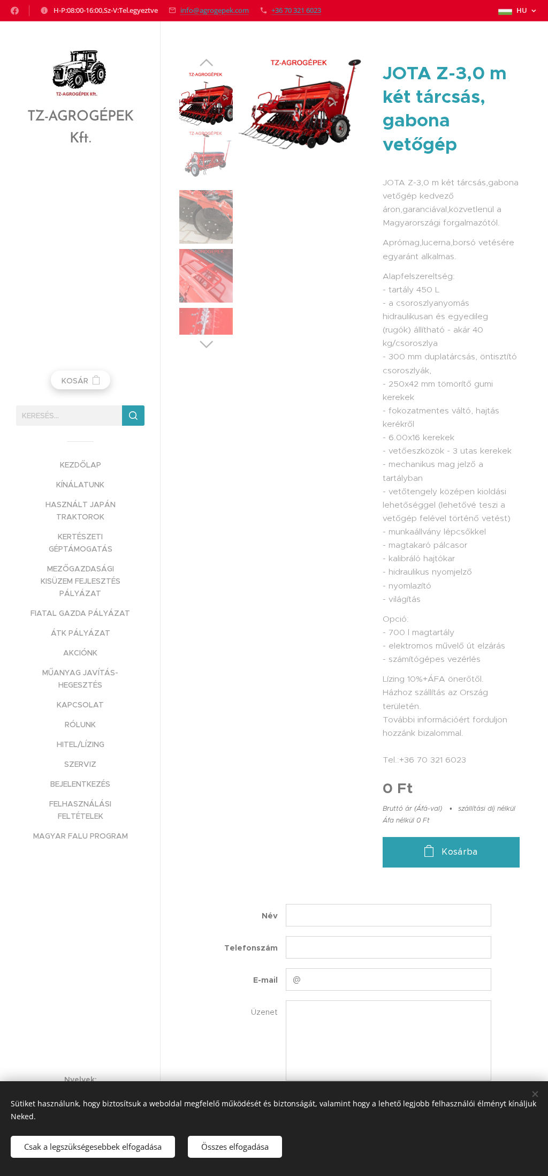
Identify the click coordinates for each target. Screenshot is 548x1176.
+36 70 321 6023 (296, 10)
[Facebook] (14, 11)
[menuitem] (80, 465)
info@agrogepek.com (214, 10)
